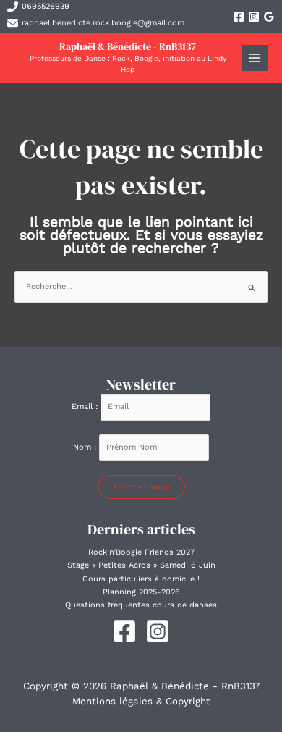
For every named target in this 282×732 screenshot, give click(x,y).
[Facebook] (238, 16)
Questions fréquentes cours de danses (141, 605)
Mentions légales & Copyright (141, 701)
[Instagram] (254, 16)
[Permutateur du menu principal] (255, 58)
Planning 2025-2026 (141, 592)
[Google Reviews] (269, 16)
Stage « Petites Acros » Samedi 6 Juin (141, 565)
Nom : (86, 447)
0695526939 (45, 6)
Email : (86, 406)
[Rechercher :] (141, 286)
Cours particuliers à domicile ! (141, 579)
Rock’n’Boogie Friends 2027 (141, 552)
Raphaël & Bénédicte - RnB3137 (127, 46)
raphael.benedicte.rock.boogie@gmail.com (103, 23)
